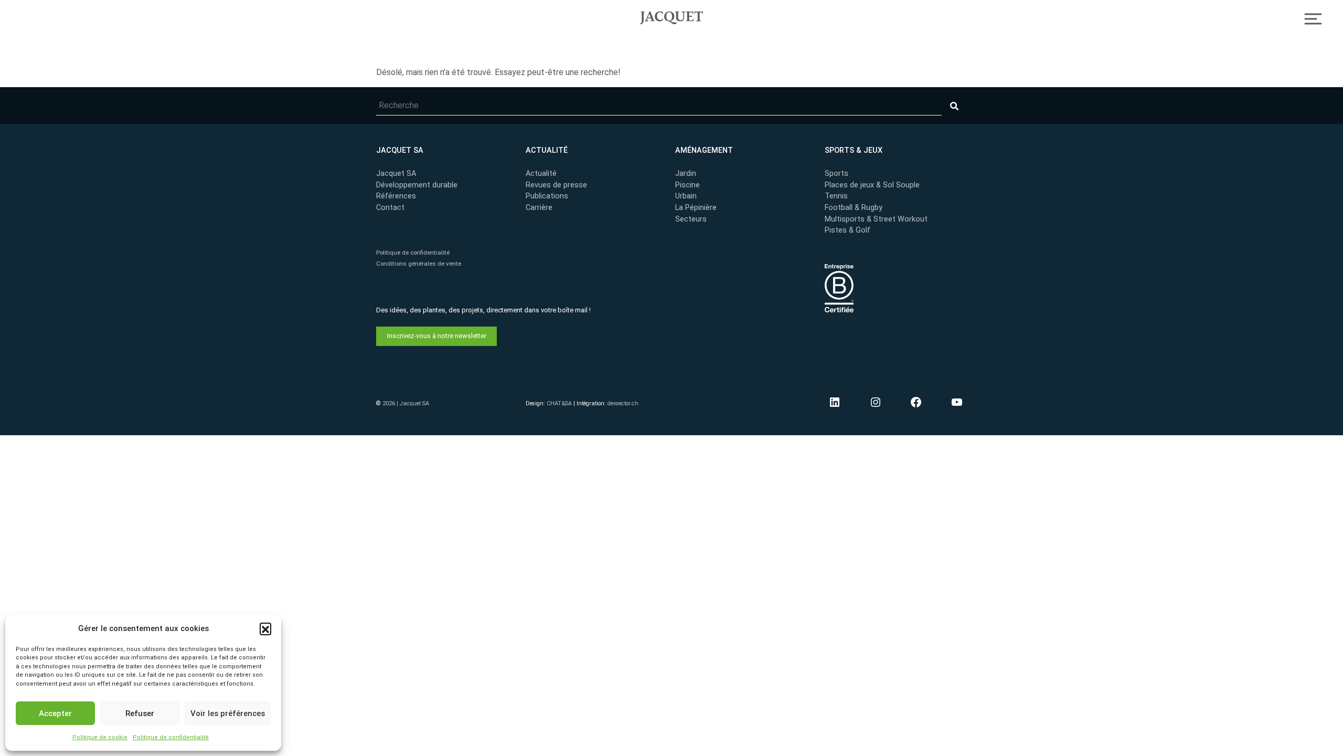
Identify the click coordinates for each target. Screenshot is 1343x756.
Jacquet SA (671, 16)
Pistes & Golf (847, 230)
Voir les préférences (227, 713)
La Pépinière (696, 207)
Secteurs (691, 219)
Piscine (687, 185)
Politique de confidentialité (171, 737)
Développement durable (416, 185)
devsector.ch (622, 403)
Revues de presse (556, 185)
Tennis (836, 196)
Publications (547, 196)
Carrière (539, 207)
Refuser (139, 713)
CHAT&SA (559, 403)
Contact (390, 207)
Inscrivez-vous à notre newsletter (436, 336)
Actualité (541, 173)
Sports (836, 173)
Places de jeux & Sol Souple (872, 185)
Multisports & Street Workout (876, 219)
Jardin (685, 173)
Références (396, 196)
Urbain (686, 196)
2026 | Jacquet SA (405, 403)
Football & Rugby (853, 207)
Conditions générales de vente (418, 263)
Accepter (55, 713)
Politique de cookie (99, 737)
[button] (265, 628)
